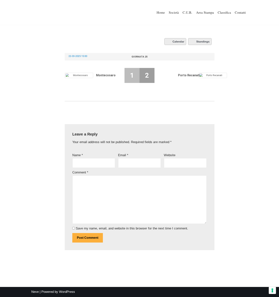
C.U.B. (187, 12)
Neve (35, 292)
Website (169, 155)
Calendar (178, 41)
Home (161, 12)
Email (123, 155)
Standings (203, 41)
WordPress (67, 292)
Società (174, 12)
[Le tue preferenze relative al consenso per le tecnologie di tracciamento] (272, 290)
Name (77, 155)
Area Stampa (205, 12)
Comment (80, 172)
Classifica (224, 12)
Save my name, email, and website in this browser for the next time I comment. (132, 228)
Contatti (240, 12)
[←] (45, 12)
